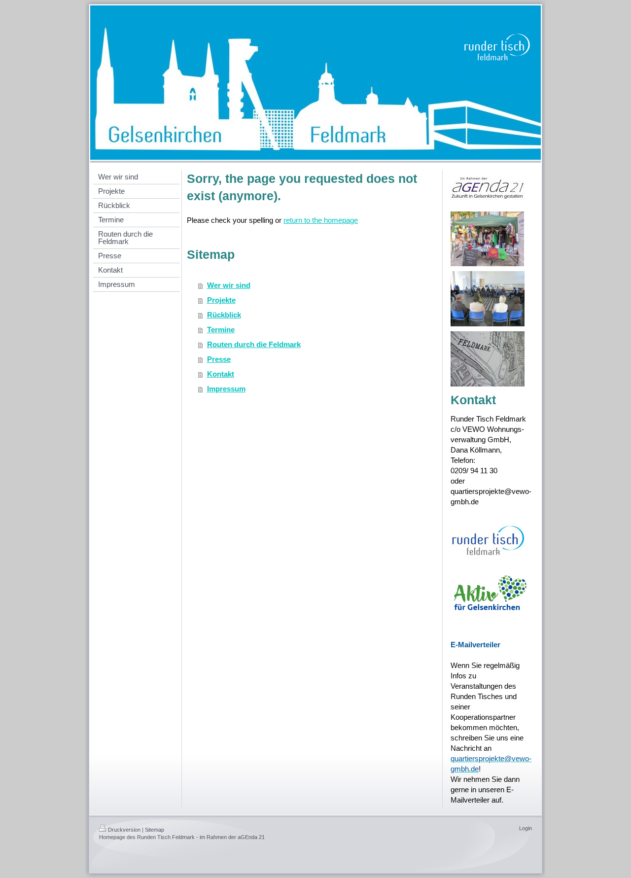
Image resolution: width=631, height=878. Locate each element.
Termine (221, 329)
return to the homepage (320, 220)
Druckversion (124, 830)
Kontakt (220, 374)
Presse (219, 359)
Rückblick (224, 315)
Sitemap (154, 830)
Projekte (221, 300)
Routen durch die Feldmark (254, 344)
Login (525, 828)
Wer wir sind (228, 285)
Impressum (226, 389)
